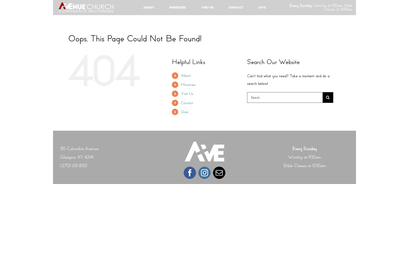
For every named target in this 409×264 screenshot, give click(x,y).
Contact (187, 103)
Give (184, 112)
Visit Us (187, 93)
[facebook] (190, 173)
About (186, 75)
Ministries (188, 84)
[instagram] (204, 173)
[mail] (219, 173)
